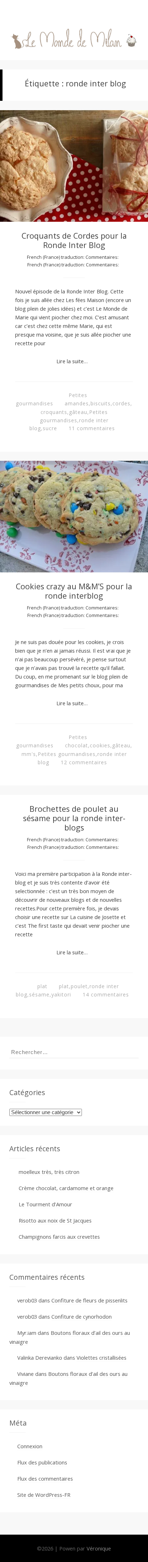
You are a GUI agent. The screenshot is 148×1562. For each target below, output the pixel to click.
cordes (121, 403)
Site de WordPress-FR (43, 1494)
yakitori (61, 994)
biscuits (101, 403)
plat (42, 986)
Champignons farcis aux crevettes (59, 1236)
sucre (50, 428)
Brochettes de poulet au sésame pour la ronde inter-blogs (74, 818)
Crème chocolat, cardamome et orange (66, 1188)
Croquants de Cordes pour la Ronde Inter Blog (74, 240)
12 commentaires (84, 762)
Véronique (99, 1548)
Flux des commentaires (45, 1478)
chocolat (76, 745)
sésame (39, 994)
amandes (77, 403)
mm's (29, 754)
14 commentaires (106, 994)
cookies (100, 745)
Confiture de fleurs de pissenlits (89, 1300)
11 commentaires (92, 428)
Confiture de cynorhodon (81, 1316)
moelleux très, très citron (49, 1171)
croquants (54, 412)
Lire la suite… (72, 361)
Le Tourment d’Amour (45, 1204)
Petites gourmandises (67, 754)
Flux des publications (42, 1462)
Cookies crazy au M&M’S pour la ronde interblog (74, 591)
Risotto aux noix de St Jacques (55, 1220)
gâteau (78, 412)
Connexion (29, 1446)
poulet (79, 986)
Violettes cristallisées (101, 1357)
